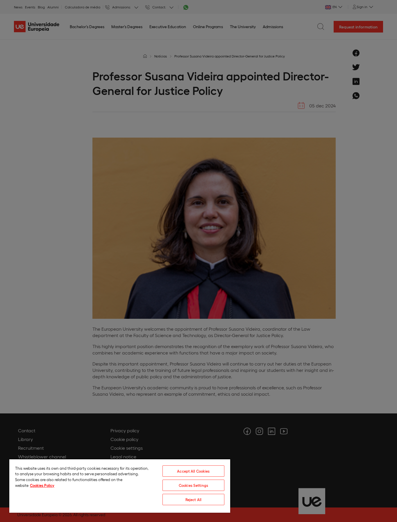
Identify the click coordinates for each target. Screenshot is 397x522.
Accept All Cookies (193, 471)
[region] (119, 486)
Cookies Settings (193, 485)
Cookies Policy (42, 485)
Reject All (193, 499)
